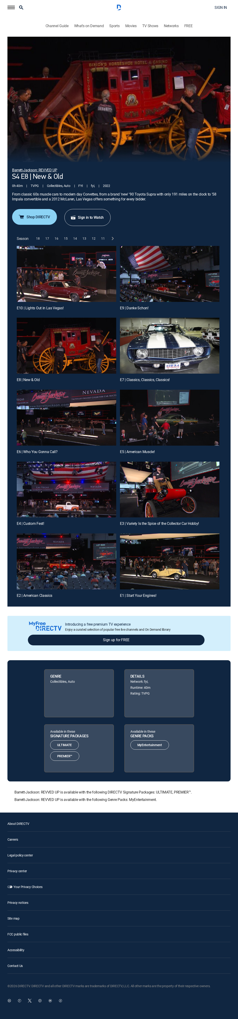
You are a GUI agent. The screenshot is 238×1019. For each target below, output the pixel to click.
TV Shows (150, 25)
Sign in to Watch (91, 217)
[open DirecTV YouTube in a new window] (50, 1001)
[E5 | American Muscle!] (169, 418)
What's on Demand (89, 25)
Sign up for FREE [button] (116, 639)
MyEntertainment (149, 745)
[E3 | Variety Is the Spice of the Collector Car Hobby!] (169, 490)
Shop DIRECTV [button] (38, 216)
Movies (131, 25)
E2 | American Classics (34, 595)
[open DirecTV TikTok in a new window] (60, 1001)
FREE (188, 25)
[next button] (112, 238)
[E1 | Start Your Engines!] (169, 561)
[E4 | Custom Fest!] (66, 490)
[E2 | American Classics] (66, 561)
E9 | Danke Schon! (134, 307)
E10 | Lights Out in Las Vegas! (40, 307)
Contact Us (15, 965)
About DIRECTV (18, 823)
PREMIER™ (64, 756)
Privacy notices (17, 902)
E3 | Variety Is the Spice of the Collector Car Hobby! (159, 523)
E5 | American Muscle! (137, 451)
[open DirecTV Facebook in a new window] (19, 1001)
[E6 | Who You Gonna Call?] (66, 418)
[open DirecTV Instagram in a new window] (40, 1001)
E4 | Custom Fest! (30, 523)
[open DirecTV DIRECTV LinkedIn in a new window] (9, 1001)
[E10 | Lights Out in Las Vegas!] (66, 274)
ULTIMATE (64, 745)
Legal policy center (20, 855)
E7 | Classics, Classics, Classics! (145, 379)
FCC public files (17, 934)
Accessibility (15, 950)
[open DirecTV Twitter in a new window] (30, 1001)
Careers (12, 839)
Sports (114, 25)
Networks (171, 25)
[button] (11, 7)
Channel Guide (57, 25)
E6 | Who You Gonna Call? (37, 451)
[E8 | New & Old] (66, 346)
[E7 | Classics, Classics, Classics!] (169, 346)
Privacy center (17, 871)
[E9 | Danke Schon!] (169, 274)
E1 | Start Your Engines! (138, 595)
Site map (13, 918)
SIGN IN (221, 7)
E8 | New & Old (28, 379)
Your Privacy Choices (27, 887)
